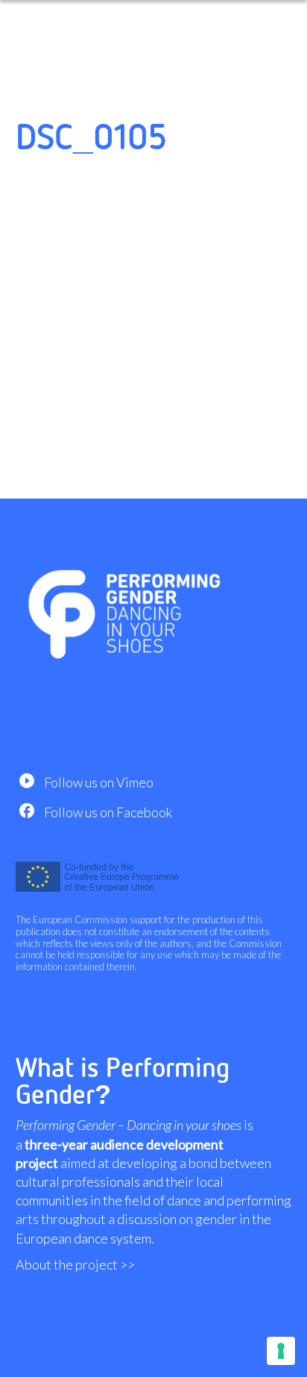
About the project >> (75, 1264)
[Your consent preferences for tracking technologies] (281, 1351)
